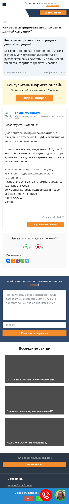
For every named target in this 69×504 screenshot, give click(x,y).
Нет (28, 498)
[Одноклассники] (13, 261)
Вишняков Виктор (28, 112)
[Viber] (18, 261)
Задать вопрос (53, 12)
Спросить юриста (52, 6)
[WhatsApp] (22, 261)
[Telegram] (27, 261)
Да (40, 498)
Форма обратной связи (20, 485)
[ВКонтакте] (8, 261)
